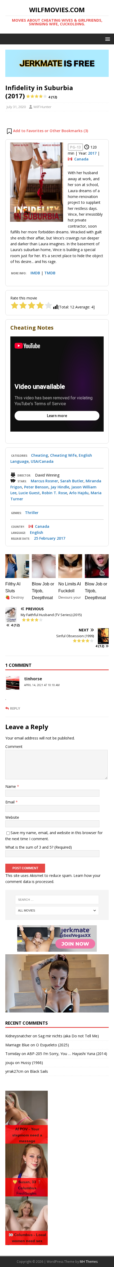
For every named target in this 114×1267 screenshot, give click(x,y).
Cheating (39, 455)
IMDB (35, 272)
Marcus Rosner (44, 480)
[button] (107, 39)
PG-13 (75, 147)
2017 (92, 153)
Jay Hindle (60, 486)
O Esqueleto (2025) (52, 1044)
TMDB (49, 272)
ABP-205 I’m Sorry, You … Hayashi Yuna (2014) (67, 1053)
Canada (81, 158)
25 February (45, 538)
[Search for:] (57, 899)
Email (10, 801)
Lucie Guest (29, 492)
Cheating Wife (63, 455)
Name (11, 786)
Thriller (31, 512)
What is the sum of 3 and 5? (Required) (38, 847)
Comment (14, 746)
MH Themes (89, 1261)
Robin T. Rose (54, 492)
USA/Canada (42, 461)
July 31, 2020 (16, 106)
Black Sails (39, 1071)
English (36, 532)
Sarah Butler (72, 480)
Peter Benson (36, 486)
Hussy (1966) (32, 1062)
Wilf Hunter (42, 106)
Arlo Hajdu (79, 492)
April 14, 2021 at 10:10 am (42, 685)
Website (12, 817)
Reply (15, 708)
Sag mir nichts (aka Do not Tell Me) (68, 1035)
